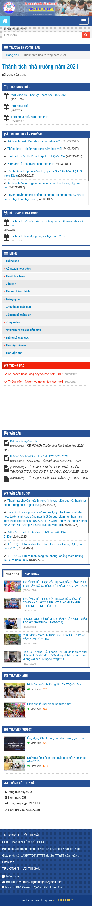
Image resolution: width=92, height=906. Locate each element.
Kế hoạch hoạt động (23, 213)
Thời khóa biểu (15, 276)
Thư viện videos (16, 345)
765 (45, 742)
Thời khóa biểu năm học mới (29, 116)
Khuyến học (13, 322)
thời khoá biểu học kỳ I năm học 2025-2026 (39, 95)
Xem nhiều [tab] (32, 573)
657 (45, 689)
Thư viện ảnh (14, 353)
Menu (13, 254)
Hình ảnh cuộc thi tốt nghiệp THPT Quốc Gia (36, 156)
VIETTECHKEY (63, 900)
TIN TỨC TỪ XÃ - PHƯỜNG (25, 134)
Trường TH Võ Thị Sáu (24, 47)
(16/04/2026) (30, 663)
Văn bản (11, 284)
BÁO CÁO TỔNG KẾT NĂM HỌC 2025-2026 (39, 456)
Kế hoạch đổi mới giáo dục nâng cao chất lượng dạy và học (47, 223)
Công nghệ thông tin (18, 314)
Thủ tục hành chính (18, 291)
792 (45, 708)
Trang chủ (12, 55)
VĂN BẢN (15, 433)
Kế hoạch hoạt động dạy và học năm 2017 (34, 141)
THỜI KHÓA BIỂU (19, 87)
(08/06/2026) (30, 590)
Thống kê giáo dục (17, 337)
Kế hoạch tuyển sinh (23, 441)
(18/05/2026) (30, 627)
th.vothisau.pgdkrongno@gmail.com (39, 882)
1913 (45, 766)
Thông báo (12, 261)
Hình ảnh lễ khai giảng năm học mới (30, 163)
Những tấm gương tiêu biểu (23, 330)
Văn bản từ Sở (19, 493)
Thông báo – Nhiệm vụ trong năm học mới (34, 148)
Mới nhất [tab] (12, 573)
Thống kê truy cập (22, 783)
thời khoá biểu (20, 105)
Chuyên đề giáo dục (18, 306)
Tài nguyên (13, 299)
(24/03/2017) (70, 374)
